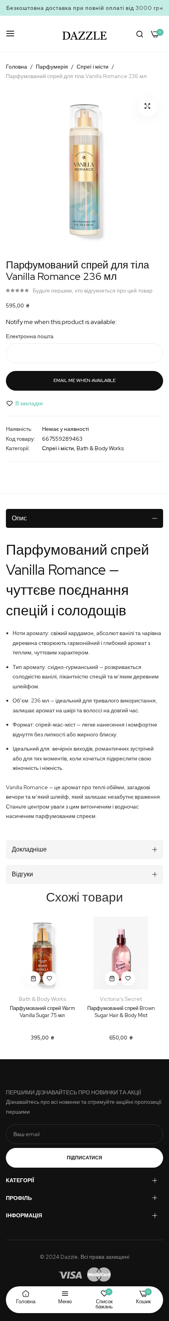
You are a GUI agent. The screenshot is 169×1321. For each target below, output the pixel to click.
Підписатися (84, 1158)
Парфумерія (52, 66)
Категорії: (18, 448)
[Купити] (33, 978)
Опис (19, 518)
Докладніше (29, 849)
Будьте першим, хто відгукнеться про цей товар (92, 290)
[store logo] (84, 34)
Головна (16, 66)
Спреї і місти (92, 66)
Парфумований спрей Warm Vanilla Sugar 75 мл (42, 1012)
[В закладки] (49, 978)
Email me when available (84, 380)
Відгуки (22, 874)
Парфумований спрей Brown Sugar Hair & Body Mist (121, 1012)
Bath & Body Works (100, 448)
